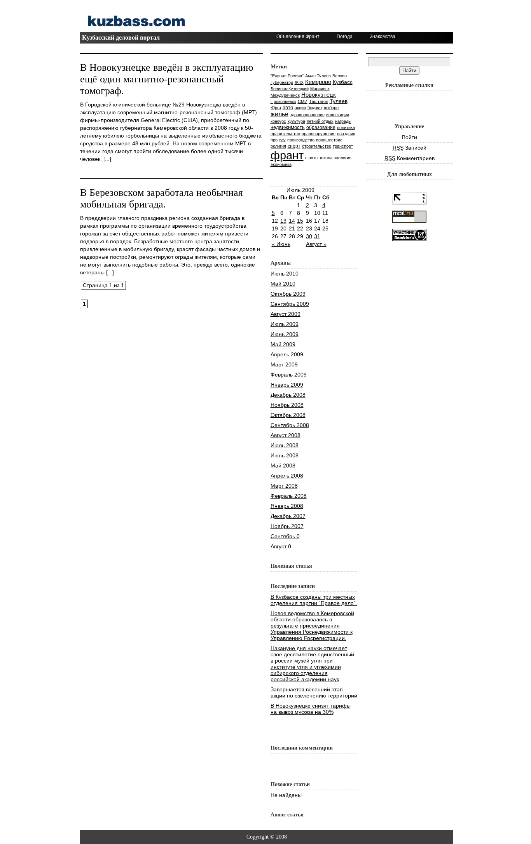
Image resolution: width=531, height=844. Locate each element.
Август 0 (281, 546)
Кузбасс (343, 82)
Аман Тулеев (318, 75)
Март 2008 (284, 486)
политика (346, 127)
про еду (278, 140)
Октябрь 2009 (288, 294)
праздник (346, 133)
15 (300, 221)
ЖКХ (299, 82)
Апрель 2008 (287, 476)
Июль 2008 (285, 445)
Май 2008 (283, 465)
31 (317, 236)
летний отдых (320, 121)
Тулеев (339, 101)
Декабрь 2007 (288, 516)
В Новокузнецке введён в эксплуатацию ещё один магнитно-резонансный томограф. (166, 79)
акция (300, 107)
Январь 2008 (287, 506)
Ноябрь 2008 (287, 405)
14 (292, 221)
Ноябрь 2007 (287, 526)
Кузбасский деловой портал (121, 37)
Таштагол (318, 101)
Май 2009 (283, 344)
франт (287, 155)
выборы (331, 107)
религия (278, 146)
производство (300, 140)
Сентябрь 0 (285, 536)
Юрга (276, 107)
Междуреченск (285, 95)
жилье (279, 113)
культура (296, 121)
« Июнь (281, 244)
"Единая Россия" (287, 75)
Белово (339, 75)
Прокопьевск (283, 101)
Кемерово (318, 81)
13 (283, 221)
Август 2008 (285, 435)
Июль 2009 (285, 324)
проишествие (329, 140)
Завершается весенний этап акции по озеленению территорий (314, 692)
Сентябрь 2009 (290, 304)
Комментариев (409, 158)
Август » (316, 244)
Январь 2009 (287, 385)
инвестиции (337, 114)
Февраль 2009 (289, 374)
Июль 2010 (285, 273)
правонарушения (318, 133)
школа (326, 157)
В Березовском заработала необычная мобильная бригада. (161, 198)
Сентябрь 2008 (290, 425)
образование (320, 127)
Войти (409, 137)
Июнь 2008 (285, 455)
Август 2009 (285, 314)
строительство (316, 146)
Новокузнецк (318, 94)
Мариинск (320, 88)
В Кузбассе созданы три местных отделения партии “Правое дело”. (314, 600)
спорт (294, 145)
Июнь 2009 (285, 334)
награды (343, 121)
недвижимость (288, 127)
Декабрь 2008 (288, 395)
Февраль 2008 (289, 496)
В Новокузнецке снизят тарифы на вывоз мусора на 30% (311, 709)
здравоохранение (307, 114)
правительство (285, 133)
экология (342, 157)
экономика (281, 164)
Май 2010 (283, 284)
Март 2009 (284, 364)
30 (309, 236)
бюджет (314, 107)
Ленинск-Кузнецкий (290, 88)
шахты (311, 157)
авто (288, 107)
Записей (409, 148)
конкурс (278, 121)
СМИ (302, 101)
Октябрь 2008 (288, 415)
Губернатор (282, 82)
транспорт (343, 146)
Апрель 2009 (287, 354)
